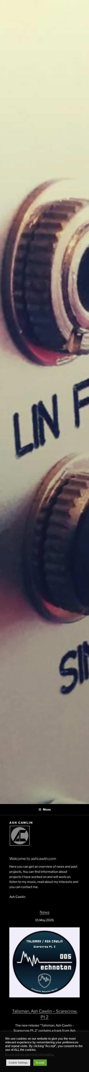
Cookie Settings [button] (18, 1062)
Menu (47, 809)
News (44, 912)
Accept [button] (40, 1062)
